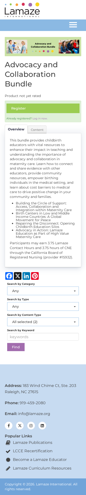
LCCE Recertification (32, 451)
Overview (16, 129)
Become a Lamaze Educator (39, 459)
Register (18, 108)
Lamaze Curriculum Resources (41, 468)
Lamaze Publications (32, 442)
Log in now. (40, 118)
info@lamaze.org (34, 413)
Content (37, 130)
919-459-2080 (33, 403)
